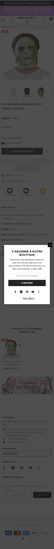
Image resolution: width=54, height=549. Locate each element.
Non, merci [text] (28, 298)
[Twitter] (39, 292)
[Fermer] (50, 245)
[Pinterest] (27, 292)
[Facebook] (15, 292)
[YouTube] (33, 292)
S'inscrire (27, 283)
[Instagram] (21, 292)
